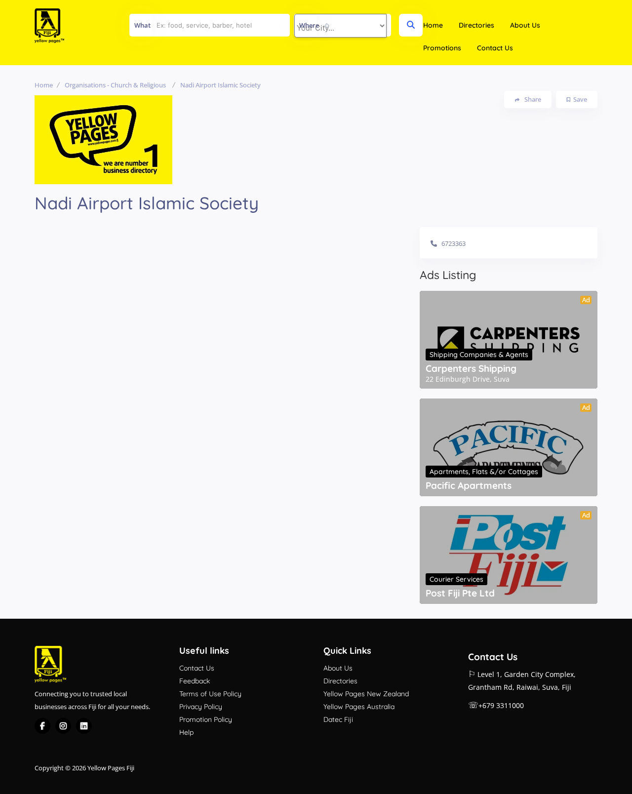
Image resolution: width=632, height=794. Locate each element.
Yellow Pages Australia (359, 706)
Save (580, 99)
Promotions (442, 47)
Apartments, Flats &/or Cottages (484, 471)
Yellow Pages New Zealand (366, 693)
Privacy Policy (200, 706)
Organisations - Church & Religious (115, 84)
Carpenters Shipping (471, 368)
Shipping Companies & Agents (479, 354)
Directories (476, 25)
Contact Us (495, 47)
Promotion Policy (205, 719)
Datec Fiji (338, 719)
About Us (525, 25)
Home (433, 25)
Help (186, 732)
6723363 (453, 243)
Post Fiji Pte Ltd (460, 593)
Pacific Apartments (469, 485)
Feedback (194, 680)
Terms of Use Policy (210, 693)
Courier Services (456, 579)
